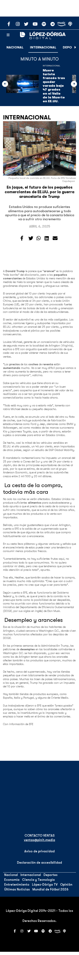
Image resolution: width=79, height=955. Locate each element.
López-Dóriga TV (45, 884)
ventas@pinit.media (39, 840)
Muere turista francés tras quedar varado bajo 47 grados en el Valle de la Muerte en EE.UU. (54, 86)
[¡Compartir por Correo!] (55, 238)
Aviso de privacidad (39, 851)
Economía (11, 880)
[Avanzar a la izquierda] (5, 84)
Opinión (66, 884)
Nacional (14, 47)
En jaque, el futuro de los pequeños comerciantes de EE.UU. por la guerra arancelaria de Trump (39, 192)
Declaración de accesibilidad (39, 862)
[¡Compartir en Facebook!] (21, 238)
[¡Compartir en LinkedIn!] (47, 238)
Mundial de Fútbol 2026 (50, 889)
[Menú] (8, 35)
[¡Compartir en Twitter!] (30, 238)
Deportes (51, 875)
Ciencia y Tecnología (38, 880)
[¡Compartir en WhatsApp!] (38, 238)
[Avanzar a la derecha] (75, 47)
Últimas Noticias (17, 889)
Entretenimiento (16, 884)
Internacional (43, 47)
